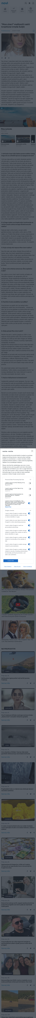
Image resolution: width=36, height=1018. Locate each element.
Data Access (17, 566)
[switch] (29, 483)
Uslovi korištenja (27, 566)
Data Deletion (7, 566)
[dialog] (18, 509)
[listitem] (18, 479)
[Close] (32, 451)
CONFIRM (11, 560)
